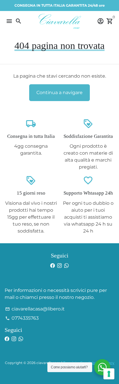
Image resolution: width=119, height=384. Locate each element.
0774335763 (22, 318)
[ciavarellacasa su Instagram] (59, 265)
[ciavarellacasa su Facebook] (52, 265)
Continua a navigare (59, 92)
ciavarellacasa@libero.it (35, 309)
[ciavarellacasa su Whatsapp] (66, 265)
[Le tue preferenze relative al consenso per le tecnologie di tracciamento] (108, 373)
